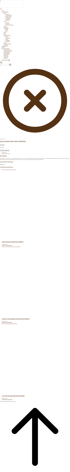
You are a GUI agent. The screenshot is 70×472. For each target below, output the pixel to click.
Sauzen (5, 34)
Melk (6, 31)
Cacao (5, 26)
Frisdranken (6, 27)
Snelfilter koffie (8, 16)
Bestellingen (6, 55)
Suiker (7, 29)
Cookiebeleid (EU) (7, 52)
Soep (4, 33)
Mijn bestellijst (6, 54)
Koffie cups (8, 20)
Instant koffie (8, 18)
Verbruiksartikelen (7, 35)
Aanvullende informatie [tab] (6, 153)
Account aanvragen (7, 50)
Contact (3, 47)
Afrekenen (5, 58)
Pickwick (7, 22)
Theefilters (8, 41)
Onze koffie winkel (5, 12)
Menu (1, 9)
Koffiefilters (8, 40)
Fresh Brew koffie (9, 15)
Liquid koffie (8, 19)
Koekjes (5, 32)
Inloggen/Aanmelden (5, 48)
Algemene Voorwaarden (8, 51)
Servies (5, 42)
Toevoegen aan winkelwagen (4, 150)
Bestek (7, 39)
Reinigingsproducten (7, 44)
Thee (5, 21)
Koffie (5, 13)
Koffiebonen (8, 14)
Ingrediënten (6, 28)
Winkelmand (6, 57)
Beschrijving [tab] (4, 152)
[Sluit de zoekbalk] (35, 135)
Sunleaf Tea (8, 24)
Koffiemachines (4, 46)
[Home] (12, 7)
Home (3, 11)
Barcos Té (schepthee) (10, 25)
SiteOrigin (14, 401)
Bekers (7, 37)
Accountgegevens (7, 53)
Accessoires (6, 45)
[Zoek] (10, 65)
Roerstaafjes (8, 38)
